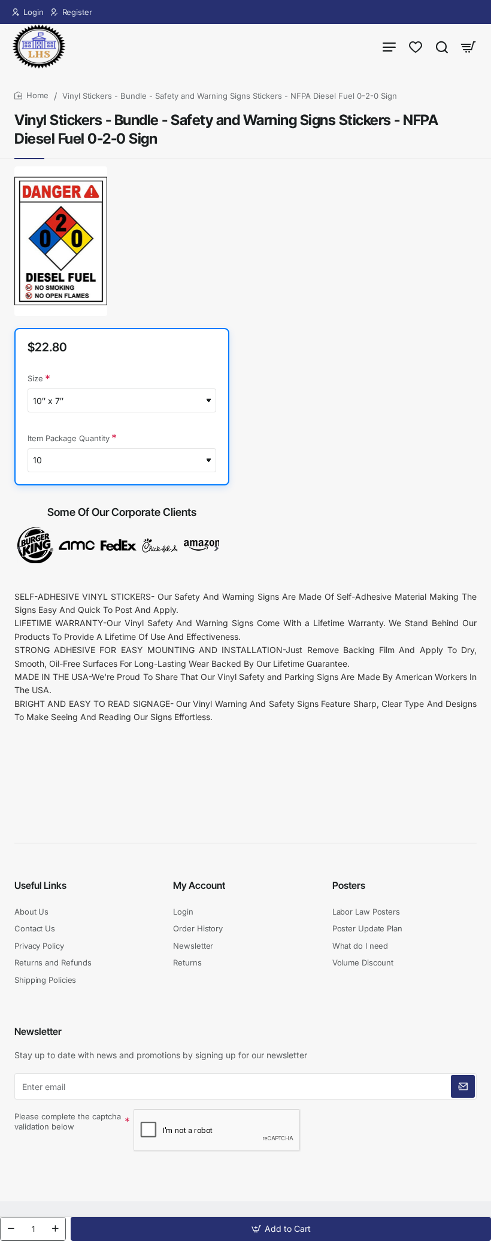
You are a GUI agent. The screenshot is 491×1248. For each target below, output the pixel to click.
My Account (199, 885)
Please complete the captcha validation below (67, 1121)
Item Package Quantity (69, 438)
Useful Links (40, 885)
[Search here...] (442, 46)
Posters (348, 885)
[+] (55, 1228)
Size (35, 378)
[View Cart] (468, 46)
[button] (281, 1229)
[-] (11, 1228)
